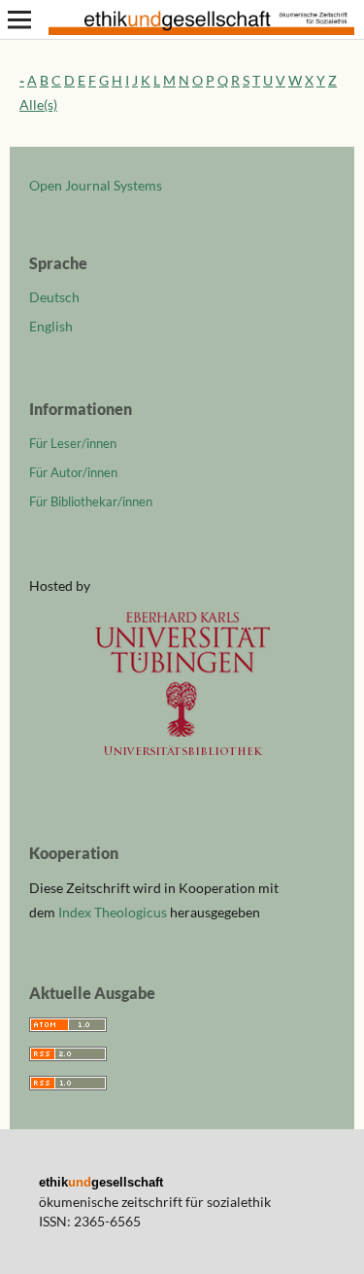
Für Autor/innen (73, 472)
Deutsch (54, 297)
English (51, 326)
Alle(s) (38, 104)
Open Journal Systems (95, 185)
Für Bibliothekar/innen (90, 501)
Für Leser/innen (72, 443)
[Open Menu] (19, 19)
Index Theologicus (114, 912)
